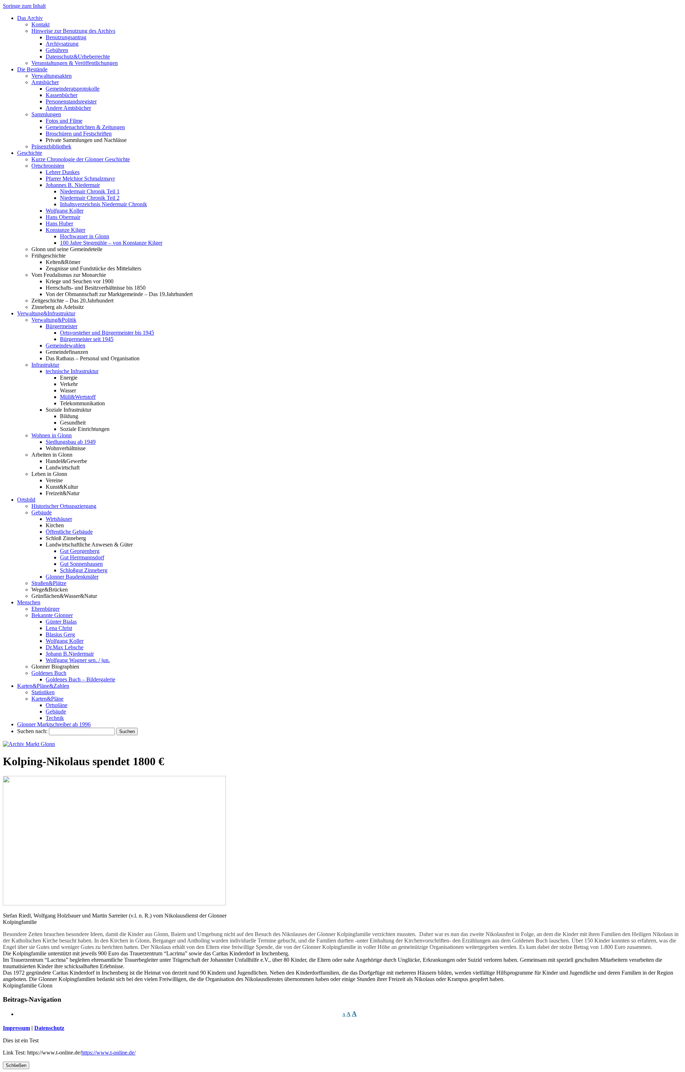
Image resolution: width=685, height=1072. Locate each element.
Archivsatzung (62, 44)
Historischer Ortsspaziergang (63, 506)
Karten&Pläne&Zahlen (43, 686)
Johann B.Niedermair (70, 654)
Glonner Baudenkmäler (72, 577)
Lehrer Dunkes (63, 172)
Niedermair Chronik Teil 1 (90, 191)
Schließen (16, 1065)
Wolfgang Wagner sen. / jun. (78, 660)
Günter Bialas (61, 622)
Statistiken (43, 692)
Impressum (16, 1028)
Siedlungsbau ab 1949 (71, 442)
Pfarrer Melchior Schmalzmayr (80, 179)
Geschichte (29, 153)
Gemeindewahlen (65, 345)
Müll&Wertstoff (78, 397)
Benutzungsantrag (66, 37)
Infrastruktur (45, 365)
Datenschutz (49, 1028)
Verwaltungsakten (51, 76)
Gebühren (57, 50)
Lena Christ (59, 628)
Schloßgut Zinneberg (83, 570)
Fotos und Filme (64, 121)
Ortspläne (56, 705)
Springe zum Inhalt (24, 6)
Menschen (28, 602)
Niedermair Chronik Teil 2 (90, 198)
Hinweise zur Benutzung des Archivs (73, 31)
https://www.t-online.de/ (108, 1053)
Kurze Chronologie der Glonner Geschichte (80, 159)
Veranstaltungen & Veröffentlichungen (74, 63)
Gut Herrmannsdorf (82, 557)
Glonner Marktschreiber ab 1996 (54, 724)
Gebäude (41, 512)
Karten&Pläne (47, 699)
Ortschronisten (47, 166)
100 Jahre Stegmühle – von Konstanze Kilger (111, 243)
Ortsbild (26, 500)
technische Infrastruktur (72, 371)
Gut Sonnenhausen (81, 564)
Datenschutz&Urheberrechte (78, 57)
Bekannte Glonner (52, 615)
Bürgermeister (61, 326)
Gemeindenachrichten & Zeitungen (85, 127)
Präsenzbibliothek (51, 146)
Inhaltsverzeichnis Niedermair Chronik (103, 204)
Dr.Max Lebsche (64, 647)
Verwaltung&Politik (53, 320)
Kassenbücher (61, 95)
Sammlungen (46, 114)
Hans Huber (59, 223)
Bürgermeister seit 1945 (86, 339)
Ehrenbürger (45, 609)
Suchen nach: (32, 731)
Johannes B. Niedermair (73, 185)
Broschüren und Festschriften (79, 134)
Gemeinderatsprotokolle (73, 89)
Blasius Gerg (60, 634)
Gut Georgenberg (80, 551)
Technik (55, 718)
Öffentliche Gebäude (69, 532)
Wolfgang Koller (64, 211)
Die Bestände (32, 69)
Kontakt (40, 24)
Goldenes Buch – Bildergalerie (80, 679)
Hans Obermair (63, 217)
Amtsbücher (45, 82)
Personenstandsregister (71, 101)
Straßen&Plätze (48, 583)
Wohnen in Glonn (51, 435)
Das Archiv (30, 18)
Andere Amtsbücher (68, 108)
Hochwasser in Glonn (84, 236)
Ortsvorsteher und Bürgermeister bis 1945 (107, 333)
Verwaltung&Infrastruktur (46, 313)
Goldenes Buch (48, 673)
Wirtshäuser (59, 519)
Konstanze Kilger (65, 230)
